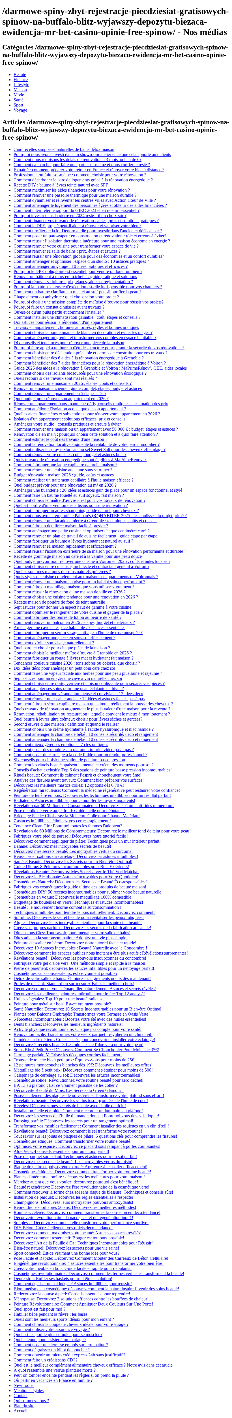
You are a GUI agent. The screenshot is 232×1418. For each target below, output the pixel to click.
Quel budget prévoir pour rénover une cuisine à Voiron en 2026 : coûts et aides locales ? (92, 561)
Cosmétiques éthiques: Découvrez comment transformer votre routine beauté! (82, 1171)
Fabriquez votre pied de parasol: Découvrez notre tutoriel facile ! (71, 836)
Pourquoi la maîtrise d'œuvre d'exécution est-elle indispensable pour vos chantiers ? (88, 286)
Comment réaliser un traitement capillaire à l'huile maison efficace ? (74, 480)
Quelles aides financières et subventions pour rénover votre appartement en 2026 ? (87, 413)
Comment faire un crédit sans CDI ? (46, 1360)
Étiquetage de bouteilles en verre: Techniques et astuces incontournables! (78, 902)
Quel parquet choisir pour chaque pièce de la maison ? (62, 647)
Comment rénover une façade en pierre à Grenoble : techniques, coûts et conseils (85, 520)
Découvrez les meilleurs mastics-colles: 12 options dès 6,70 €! (69, 785)
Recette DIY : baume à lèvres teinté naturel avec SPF (61, 185)
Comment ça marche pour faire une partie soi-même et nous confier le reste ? (82, 164)
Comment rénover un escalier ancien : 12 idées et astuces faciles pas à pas (79, 698)
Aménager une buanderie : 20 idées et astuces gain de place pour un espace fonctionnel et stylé (98, 490)
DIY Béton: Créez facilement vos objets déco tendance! (63, 1227)
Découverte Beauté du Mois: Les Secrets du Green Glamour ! (69, 1090)
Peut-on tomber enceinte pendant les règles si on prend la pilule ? (71, 1375)
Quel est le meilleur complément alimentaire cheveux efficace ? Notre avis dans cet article (93, 1365)
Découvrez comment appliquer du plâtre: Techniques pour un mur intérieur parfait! (87, 841)
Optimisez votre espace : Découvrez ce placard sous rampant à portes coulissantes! (87, 1146)
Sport (18, 105)
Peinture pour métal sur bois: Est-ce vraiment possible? (62, 1003)
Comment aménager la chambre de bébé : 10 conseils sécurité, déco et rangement (86, 734)
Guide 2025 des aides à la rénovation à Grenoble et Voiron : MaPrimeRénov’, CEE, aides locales (100, 368)
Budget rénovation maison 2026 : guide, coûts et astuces (64, 474)
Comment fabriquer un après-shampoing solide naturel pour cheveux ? (76, 510)
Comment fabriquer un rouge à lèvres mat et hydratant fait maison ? (74, 658)
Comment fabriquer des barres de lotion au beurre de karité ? (67, 617)
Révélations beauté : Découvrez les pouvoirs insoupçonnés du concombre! (80, 958)
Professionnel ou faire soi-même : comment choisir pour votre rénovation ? (80, 174)
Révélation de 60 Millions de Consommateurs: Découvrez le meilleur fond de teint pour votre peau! (102, 831)
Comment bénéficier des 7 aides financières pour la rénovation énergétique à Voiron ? (90, 363)
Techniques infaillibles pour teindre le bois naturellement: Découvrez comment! (84, 912)
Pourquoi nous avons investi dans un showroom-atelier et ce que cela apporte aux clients (92, 154)
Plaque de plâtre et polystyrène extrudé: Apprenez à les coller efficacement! (80, 1166)
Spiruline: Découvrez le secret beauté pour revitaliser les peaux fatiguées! (79, 917)
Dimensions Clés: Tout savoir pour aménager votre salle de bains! (72, 932)
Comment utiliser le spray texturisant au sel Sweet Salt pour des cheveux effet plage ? (90, 449)
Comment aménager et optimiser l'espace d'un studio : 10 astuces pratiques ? (81, 261)
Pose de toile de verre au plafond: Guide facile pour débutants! (69, 810)
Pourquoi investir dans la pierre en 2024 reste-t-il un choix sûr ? (70, 215)
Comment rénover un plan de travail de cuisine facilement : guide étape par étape (85, 536)
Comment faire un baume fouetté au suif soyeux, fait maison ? (69, 495)
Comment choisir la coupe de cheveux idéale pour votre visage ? (71, 1324)
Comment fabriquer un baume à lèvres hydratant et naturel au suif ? (73, 541)
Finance (21, 79)
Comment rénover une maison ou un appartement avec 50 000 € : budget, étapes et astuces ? (96, 429)
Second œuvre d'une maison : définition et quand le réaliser (66, 724)
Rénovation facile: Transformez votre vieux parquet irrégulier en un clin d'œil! (83, 1034)
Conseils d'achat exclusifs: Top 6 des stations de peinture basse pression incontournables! (93, 769)
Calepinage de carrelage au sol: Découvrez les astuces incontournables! (77, 1075)
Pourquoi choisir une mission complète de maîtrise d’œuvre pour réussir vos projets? (89, 302)
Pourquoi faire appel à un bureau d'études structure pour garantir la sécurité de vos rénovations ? (99, 347)
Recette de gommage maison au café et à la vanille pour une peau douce (78, 556)
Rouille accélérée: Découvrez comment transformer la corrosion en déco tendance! (87, 1212)
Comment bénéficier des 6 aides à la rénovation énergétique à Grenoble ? (79, 357)
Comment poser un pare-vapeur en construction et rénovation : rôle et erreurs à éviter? (90, 235)
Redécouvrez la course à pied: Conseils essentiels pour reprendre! (72, 1293)
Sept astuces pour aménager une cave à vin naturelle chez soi (68, 678)
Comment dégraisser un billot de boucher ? (52, 1349)
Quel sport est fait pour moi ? (39, 1309)
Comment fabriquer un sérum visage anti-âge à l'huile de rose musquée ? (78, 632)
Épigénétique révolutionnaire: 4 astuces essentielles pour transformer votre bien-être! (89, 1263)
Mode (19, 94)
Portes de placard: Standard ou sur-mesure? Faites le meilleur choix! (74, 983)
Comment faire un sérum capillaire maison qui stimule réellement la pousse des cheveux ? (93, 703)
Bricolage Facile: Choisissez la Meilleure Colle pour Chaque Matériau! (77, 815)
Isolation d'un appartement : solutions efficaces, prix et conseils (69, 419)
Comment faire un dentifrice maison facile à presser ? (61, 525)
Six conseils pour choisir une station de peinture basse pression (69, 759)
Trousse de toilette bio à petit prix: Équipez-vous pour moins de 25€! (75, 1059)
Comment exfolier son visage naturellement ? (54, 642)
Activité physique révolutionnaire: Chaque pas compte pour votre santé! (77, 1029)
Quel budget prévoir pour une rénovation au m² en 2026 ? (65, 485)
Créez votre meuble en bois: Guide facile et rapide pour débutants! (73, 1268)
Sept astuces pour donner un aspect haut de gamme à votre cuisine (72, 607)
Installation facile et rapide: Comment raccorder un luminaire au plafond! (78, 1110)
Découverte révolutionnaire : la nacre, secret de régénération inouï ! (73, 1217)
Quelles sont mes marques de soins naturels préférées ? (62, 571)
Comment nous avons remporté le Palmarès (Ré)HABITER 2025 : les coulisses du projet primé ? (100, 515)
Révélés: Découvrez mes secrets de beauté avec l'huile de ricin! (70, 1105)
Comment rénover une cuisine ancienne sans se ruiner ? (63, 469)
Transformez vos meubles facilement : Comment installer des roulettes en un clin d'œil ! (91, 1126)
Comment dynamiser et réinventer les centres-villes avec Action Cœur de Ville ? (85, 200)
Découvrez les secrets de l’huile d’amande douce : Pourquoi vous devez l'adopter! (86, 1115)
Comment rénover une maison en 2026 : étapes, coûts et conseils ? (73, 383)
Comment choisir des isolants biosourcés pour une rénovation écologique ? (80, 373)
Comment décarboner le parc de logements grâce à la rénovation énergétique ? (83, 179)
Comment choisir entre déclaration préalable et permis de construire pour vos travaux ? (90, 352)
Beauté (20, 74)
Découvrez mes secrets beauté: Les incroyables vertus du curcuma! (73, 851)
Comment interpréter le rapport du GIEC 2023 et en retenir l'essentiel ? (76, 210)
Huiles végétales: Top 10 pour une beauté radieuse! (59, 998)
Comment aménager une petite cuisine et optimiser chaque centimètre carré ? (82, 530)
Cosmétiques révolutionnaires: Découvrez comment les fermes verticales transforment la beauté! (99, 1273)
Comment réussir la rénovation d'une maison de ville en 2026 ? (70, 591)
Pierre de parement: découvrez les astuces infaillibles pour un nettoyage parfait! (84, 968)
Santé (18, 99)
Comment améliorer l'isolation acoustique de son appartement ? (70, 408)
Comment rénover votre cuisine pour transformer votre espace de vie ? (76, 246)
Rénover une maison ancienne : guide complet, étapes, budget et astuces (78, 388)
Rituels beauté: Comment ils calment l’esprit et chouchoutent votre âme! (77, 775)
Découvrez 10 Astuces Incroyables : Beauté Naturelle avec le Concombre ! (80, 948)
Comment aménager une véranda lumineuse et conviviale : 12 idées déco (78, 693)
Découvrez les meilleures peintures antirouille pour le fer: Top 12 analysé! (79, 993)
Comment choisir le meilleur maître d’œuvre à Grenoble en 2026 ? (73, 653)
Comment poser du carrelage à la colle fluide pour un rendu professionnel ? (80, 754)
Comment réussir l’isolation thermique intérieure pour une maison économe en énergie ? (92, 240)
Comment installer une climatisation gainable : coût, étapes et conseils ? (77, 317)
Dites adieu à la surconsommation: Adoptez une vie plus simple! (71, 937)
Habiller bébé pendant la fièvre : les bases (50, 1314)
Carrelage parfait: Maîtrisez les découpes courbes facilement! (68, 1054)
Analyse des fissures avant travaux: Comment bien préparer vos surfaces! (79, 780)
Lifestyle (21, 84)
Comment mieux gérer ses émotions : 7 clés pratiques (61, 744)
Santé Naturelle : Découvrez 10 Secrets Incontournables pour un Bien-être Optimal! (88, 1009)
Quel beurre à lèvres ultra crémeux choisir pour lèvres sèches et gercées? (78, 719)
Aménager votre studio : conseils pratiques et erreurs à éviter (67, 424)
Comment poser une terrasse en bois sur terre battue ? (61, 1344)
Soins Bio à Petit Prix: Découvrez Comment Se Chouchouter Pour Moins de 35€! (86, 1049)
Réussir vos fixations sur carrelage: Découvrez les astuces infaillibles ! (76, 856)
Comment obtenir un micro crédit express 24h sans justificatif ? (69, 1354)
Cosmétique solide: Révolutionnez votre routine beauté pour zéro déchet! (78, 1080)
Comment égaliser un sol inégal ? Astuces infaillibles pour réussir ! (73, 1283)
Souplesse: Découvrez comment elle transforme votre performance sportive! (81, 1222)
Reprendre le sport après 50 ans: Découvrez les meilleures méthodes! (75, 1207)
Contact (20, 1395)
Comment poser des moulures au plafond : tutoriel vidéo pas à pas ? (74, 749)
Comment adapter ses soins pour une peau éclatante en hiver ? (69, 688)
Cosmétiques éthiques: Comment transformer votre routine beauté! (73, 1141)
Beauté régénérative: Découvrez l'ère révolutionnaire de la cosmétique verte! (81, 1187)
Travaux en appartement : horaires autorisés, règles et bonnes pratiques (76, 327)
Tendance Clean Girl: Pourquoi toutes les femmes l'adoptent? (68, 825)
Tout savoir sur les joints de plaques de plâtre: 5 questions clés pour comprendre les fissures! (95, 1136)
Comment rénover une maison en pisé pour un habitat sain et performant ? (79, 581)
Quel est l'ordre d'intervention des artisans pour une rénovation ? (71, 505)
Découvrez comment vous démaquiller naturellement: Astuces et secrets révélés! (85, 988)
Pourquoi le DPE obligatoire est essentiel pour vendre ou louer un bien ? (78, 271)
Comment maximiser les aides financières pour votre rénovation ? (72, 190)
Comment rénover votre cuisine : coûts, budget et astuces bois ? (70, 454)
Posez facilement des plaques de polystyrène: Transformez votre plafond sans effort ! (89, 1095)
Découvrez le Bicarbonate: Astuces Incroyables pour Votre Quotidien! (76, 876)
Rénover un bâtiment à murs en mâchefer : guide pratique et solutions (75, 276)
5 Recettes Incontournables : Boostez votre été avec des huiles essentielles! (80, 1019)
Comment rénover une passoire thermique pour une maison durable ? (75, 195)
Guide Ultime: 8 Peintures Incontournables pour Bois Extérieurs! (71, 866)
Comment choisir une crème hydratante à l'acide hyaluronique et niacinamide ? (84, 729)
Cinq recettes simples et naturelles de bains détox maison (64, 149)
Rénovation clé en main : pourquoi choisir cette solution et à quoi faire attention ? (86, 434)
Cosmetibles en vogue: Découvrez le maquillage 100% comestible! (73, 897)
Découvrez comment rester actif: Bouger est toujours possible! (69, 1237)
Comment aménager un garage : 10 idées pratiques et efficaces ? (71, 266)
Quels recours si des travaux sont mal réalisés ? (55, 378)
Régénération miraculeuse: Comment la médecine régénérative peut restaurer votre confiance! (97, 790)
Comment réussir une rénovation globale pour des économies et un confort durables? (89, 256)
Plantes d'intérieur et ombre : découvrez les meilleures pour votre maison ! (79, 1176)
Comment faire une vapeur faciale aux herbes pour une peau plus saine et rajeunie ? (88, 673)
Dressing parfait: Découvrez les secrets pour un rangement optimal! (73, 1120)
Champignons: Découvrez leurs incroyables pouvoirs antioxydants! (73, 1202)
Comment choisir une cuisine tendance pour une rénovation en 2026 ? (76, 597)
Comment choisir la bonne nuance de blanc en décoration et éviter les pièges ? (83, 332)
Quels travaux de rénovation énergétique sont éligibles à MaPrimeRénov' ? (80, 459)
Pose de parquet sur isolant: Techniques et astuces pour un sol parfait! (75, 1156)
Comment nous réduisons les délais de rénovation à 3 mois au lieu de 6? (77, 159)
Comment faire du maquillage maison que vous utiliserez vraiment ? (74, 586)
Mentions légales (29, 1390)
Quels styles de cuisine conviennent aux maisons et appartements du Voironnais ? (86, 576)
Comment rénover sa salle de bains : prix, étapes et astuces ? (67, 251)
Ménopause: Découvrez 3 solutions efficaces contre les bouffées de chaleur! (81, 1298)
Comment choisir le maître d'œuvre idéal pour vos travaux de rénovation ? (79, 500)
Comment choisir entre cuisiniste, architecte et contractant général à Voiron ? (81, 566)
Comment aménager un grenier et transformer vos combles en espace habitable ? (85, 337)
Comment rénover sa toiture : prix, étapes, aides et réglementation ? (73, 281)
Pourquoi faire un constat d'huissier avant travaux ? (59, 307)
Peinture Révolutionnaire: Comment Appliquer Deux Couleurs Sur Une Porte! (83, 1304)
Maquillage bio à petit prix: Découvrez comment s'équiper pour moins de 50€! (83, 1070)
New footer (24, 1385)
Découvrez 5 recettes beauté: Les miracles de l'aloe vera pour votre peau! (78, 1044)
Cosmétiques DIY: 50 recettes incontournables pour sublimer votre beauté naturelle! (88, 892)
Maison (20, 89)
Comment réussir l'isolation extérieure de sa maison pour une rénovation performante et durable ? (100, 551)
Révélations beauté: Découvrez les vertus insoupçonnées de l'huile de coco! (81, 1100)
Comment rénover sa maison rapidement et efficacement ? (65, 546)
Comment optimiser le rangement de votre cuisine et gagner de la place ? (78, 612)
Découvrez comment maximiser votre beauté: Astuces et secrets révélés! (77, 1232)
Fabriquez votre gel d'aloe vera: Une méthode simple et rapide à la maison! (80, 963)
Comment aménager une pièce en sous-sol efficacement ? (64, 637)
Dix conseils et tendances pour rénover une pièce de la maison (69, 342)
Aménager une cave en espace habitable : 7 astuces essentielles (69, 627)
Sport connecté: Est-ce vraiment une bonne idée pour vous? (66, 1253)
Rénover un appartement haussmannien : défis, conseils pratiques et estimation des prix (91, 403)
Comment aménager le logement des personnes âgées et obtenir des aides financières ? (90, 205)
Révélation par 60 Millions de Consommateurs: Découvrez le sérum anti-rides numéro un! (94, 805)
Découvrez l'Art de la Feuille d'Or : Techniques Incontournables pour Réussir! (83, 1243)
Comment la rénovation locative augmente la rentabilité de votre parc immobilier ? (87, 444)
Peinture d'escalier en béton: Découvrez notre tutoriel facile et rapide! (75, 942)
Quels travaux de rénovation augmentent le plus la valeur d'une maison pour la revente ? (92, 708)
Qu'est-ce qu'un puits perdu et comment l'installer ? (59, 312)
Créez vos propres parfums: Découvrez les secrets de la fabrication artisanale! (82, 927)
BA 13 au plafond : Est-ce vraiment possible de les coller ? (66, 1085)
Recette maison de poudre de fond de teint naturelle (59, 602)
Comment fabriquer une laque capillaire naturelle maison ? (65, 464)
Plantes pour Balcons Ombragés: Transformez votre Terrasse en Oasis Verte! (82, 1014)
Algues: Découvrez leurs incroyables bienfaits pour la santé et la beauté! (78, 922)
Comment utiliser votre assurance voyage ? (52, 1329)
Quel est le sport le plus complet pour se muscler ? (58, 1334)
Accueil (20, 1410)
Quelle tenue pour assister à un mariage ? (50, 1339)
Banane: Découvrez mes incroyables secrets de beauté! (62, 846)
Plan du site (24, 1405)
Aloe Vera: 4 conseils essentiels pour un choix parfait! (61, 1151)
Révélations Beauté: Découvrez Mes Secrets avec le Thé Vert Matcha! (76, 871)
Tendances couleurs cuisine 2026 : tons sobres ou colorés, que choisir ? (77, 663)
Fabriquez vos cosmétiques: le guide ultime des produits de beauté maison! (80, 886)
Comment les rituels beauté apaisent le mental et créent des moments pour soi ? (84, 764)
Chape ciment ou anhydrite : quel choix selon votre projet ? (66, 296)
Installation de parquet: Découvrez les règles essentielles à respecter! (74, 1197)
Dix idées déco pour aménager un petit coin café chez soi (64, 668)
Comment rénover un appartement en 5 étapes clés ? (60, 393)
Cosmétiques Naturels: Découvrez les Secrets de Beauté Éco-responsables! (80, 881)
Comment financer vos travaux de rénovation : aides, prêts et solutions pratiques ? (86, 220)
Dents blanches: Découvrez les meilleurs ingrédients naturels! (68, 1024)
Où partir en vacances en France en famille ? (53, 1380)
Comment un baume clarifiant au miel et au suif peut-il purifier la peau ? (77, 291)
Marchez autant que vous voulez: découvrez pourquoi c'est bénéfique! (76, 1182)
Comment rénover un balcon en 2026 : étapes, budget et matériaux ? (74, 622)
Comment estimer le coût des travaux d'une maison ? (60, 439)
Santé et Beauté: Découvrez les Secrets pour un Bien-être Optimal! (73, 861)
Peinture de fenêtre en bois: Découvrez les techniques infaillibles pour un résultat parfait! (92, 795)
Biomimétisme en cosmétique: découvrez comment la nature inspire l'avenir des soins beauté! (96, 1288)
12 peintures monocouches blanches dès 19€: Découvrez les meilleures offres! (83, 1065)
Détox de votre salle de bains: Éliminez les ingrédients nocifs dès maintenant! (82, 978)
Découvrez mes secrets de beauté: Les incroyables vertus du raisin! (73, 1161)
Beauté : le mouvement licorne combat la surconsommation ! (67, 907)
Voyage (20, 110)
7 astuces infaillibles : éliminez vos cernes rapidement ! (62, 820)
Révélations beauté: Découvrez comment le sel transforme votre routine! (78, 1131)
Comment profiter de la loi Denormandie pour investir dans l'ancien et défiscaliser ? (88, 230)
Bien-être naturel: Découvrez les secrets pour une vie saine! (66, 1248)
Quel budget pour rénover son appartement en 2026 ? (61, 398)
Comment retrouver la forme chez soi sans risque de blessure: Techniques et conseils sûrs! (93, 1192)
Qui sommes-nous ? (31, 1400)
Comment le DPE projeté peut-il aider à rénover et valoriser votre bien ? (77, 225)
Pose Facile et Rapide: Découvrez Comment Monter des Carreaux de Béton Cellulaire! (91, 1258)
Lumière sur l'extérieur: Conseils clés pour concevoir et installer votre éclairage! (84, 1039)
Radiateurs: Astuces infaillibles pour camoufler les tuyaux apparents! (74, 800)
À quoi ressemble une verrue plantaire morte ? (55, 1370)
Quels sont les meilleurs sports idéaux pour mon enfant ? (64, 1319)
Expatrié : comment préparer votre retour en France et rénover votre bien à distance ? (89, 169)
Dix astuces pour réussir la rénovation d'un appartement (63, 322)
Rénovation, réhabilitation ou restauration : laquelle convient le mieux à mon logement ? (92, 714)
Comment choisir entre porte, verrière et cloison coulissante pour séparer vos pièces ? (89, 683)
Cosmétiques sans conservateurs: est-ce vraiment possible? (65, 973)
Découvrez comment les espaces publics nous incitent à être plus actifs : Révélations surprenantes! (101, 953)
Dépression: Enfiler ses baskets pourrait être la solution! (63, 1278)
